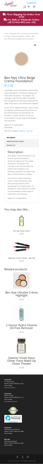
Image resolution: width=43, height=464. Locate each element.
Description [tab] (11, 137)
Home (6, 33)
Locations (31, 2)
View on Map (8, 385)
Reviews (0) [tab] (11, 145)
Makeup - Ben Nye (26, 131)
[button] (35, 45)
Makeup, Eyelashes (18, 36)
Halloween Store (15, 33)
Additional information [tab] (15, 141)
